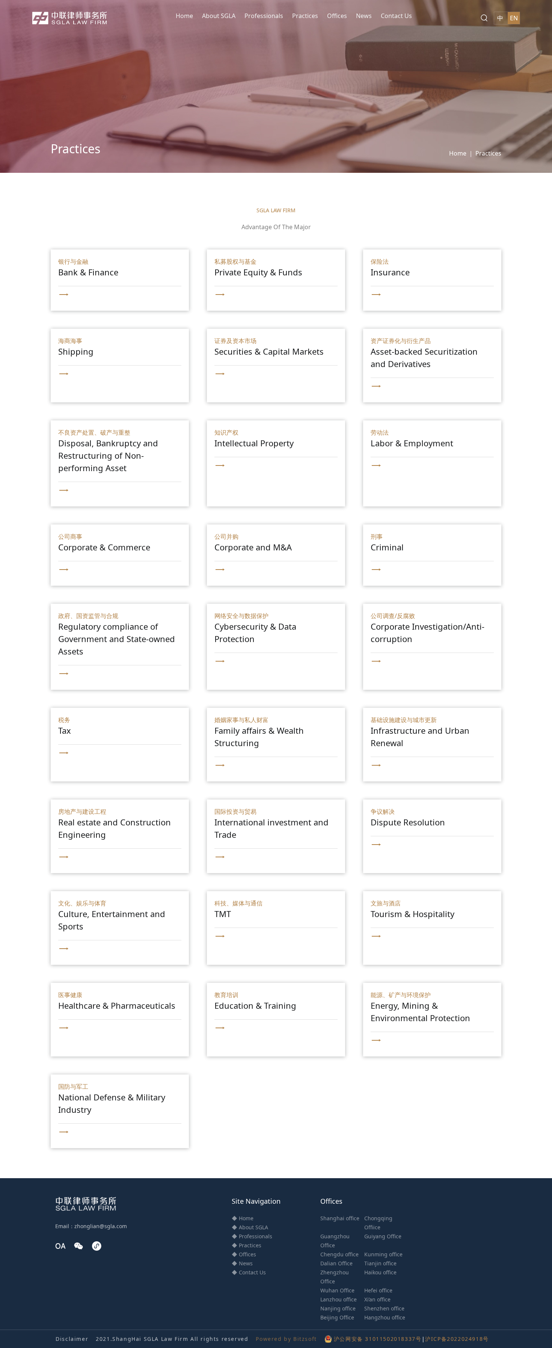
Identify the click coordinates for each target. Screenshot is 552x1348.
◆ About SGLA (250, 1227)
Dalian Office (336, 1263)
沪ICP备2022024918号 (457, 1338)
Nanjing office (338, 1308)
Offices (337, 16)
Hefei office (378, 1290)
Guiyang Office (382, 1236)
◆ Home (242, 1218)
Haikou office (380, 1272)
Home (184, 16)
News (364, 16)
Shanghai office (339, 1218)
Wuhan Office (337, 1290)
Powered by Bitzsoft (286, 1338)
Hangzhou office (384, 1317)
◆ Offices (244, 1254)
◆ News (242, 1263)
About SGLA (218, 16)
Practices (305, 16)
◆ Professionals (252, 1236)
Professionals (263, 16)
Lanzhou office (338, 1299)
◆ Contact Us (249, 1272)
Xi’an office (377, 1299)
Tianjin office (380, 1263)
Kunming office (383, 1254)
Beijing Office (337, 1317)
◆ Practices (246, 1245)
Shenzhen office (384, 1308)
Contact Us (396, 16)
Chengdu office (339, 1254)
